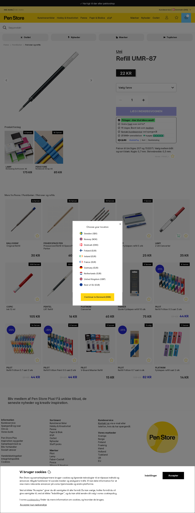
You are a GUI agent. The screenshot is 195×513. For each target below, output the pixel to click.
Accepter (173, 475)
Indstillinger (151, 475)
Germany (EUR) (91, 268)
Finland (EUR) (90, 250)
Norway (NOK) (90, 239)
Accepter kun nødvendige (33, 504)
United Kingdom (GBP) (94, 279)
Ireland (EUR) (90, 256)
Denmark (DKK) (91, 245)
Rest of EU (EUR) (92, 285)
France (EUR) (90, 262)
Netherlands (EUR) (92, 273)
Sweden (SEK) (90, 233)
